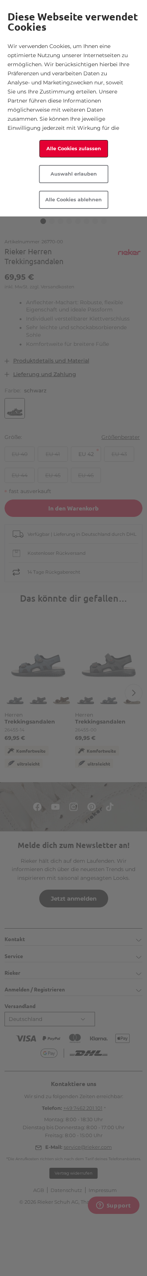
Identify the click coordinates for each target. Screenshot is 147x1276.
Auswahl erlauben (74, 174)
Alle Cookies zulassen (73, 148)
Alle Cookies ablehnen (73, 199)
